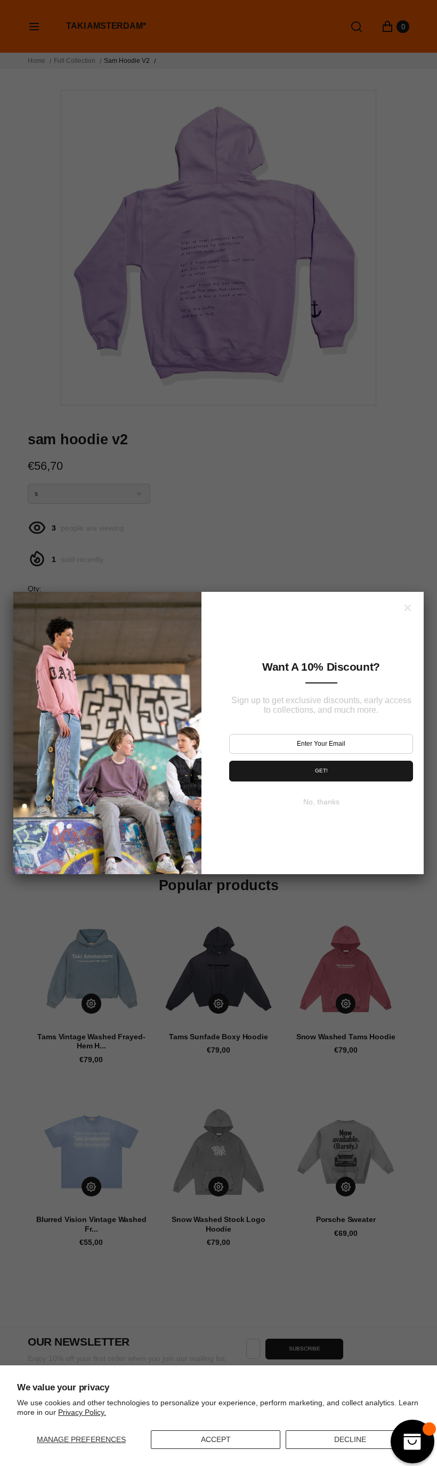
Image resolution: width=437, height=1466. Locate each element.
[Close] (407, 607)
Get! (321, 770)
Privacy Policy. (82, 1412)
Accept (216, 1439)
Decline (350, 1439)
